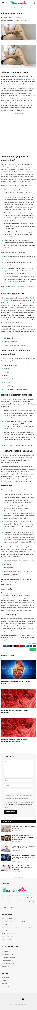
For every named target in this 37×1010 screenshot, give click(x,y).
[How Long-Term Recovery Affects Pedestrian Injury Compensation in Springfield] (6, 868)
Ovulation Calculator (7, 954)
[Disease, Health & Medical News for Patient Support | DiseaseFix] (18, 3)
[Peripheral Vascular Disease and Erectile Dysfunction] (18, 698)
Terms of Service (26, 805)
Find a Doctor (5, 966)
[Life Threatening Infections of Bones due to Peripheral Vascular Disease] (18, 727)
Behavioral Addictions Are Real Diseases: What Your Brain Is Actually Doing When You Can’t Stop (24, 857)
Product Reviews (6, 930)
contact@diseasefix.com (14, 907)
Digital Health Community (9, 936)
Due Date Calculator (7, 960)
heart (23, 281)
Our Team (4, 983)
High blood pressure (10, 365)
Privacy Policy (13, 805)
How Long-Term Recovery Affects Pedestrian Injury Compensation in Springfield (22, 867)
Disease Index (5, 977)
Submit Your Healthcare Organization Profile (14, 921)
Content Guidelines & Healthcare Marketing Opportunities (17, 927)
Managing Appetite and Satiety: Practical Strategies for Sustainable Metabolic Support (22, 837)
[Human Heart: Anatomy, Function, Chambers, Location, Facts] (18, 669)
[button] (6, 646)
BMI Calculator (6, 951)
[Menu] (3, 3)
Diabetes (6, 375)
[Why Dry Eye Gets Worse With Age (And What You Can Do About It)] (6, 848)
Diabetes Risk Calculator (8, 957)
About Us (4, 980)
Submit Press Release (8, 924)
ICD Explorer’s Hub (7, 939)
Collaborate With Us (7, 918)
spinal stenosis (8, 338)
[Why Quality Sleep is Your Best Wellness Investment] (6, 828)
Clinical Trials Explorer (8, 963)
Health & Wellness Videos (9, 933)
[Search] (34, 3)
